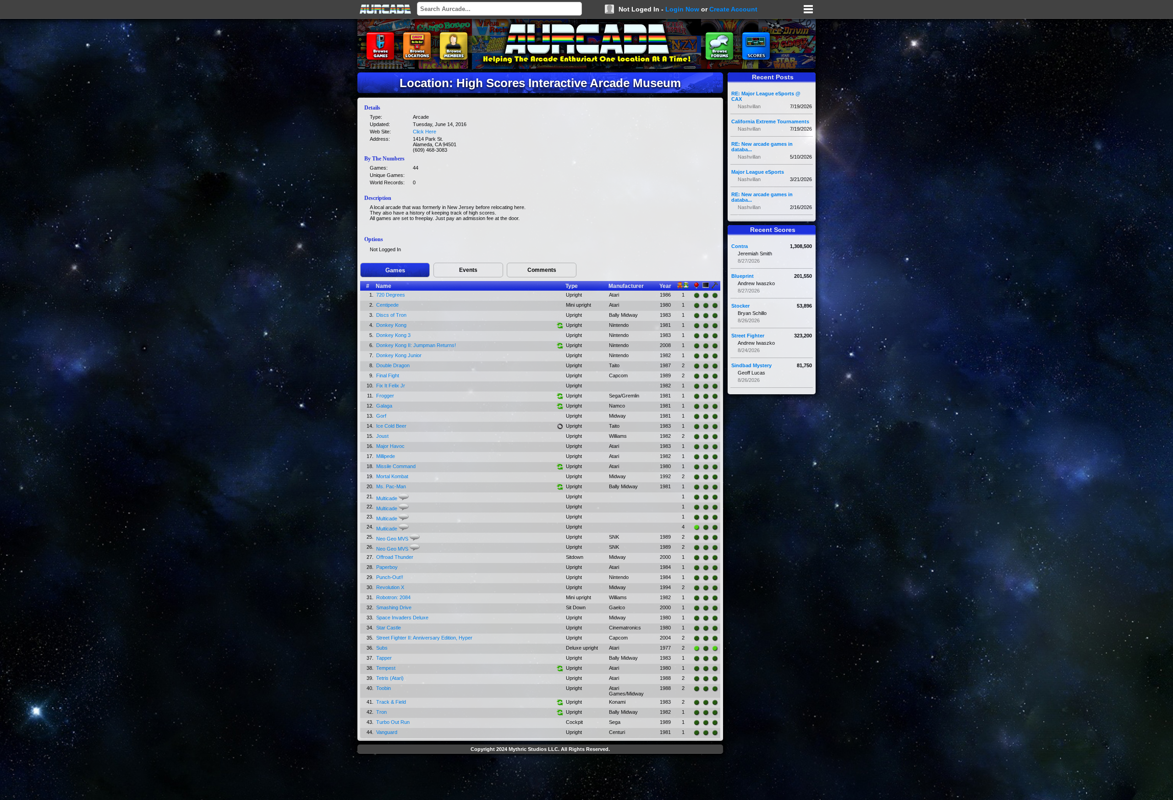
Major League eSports (757, 172)
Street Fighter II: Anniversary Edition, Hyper (424, 637)
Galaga (384, 405)
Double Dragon (393, 365)
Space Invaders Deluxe (402, 617)
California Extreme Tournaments (770, 121)
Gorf (381, 416)
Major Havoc (390, 446)
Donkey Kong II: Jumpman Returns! (416, 345)
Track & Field (391, 702)
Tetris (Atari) (390, 678)
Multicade (386, 498)
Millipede (385, 456)
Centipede (387, 305)
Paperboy (387, 567)
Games (395, 270)
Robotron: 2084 (393, 597)
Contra (739, 246)
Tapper (384, 658)
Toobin (383, 688)
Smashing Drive (393, 607)
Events (468, 270)
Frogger (385, 395)
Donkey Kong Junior (399, 355)
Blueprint (742, 276)
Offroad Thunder (394, 557)
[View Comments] (404, 497)
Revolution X (390, 587)
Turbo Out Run (393, 722)
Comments (541, 270)
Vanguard (386, 732)
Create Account (733, 9)
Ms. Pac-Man (391, 486)
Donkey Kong (391, 325)
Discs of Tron (391, 315)
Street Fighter (747, 335)
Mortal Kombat (392, 476)
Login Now (682, 9)
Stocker (740, 306)
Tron (381, 712)
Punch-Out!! (389, 577)
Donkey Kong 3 (393, 335)
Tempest (385, 668)
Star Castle (388, 627)
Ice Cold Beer (391, 426)
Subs (382, 648)
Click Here (424, 131)
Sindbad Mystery (751, 365)
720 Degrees (390, 295)
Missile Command (396, 466)
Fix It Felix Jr (390, 385)
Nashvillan (749, 106)
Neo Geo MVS (392, 538)
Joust (382, 436)
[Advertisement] (540, 778)
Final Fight (387, 375)
